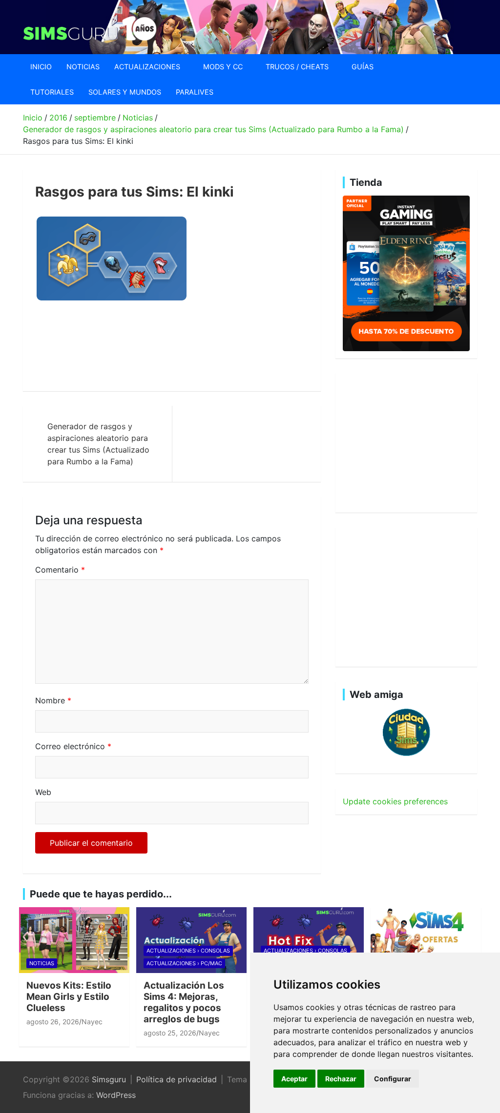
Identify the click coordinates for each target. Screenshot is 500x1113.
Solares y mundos (124, 92)
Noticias (83, 66)
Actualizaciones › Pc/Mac (184, 963)
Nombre (53, 700)
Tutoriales (52, 92)
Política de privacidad (176, 1079)
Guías (363, 66)
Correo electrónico (73, 746)
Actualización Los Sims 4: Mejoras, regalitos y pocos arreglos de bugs (184, 1002)
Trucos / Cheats (297, 66)
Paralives (194, 92)
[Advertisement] (213, 347)
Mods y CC (223, 66)
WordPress (116, 1095)
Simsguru (109, 1079)
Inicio (41, 66)
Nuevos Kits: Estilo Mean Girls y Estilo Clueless (68, 997)
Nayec (92, 1021)
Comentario (60, 570)
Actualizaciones (147, 66)
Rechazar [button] (340, 1078)
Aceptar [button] (294, 1078)
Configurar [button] (392, 1078)
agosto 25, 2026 (170, 1033)
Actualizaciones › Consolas (188, 950)
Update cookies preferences (395, 801)
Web (43, 792)
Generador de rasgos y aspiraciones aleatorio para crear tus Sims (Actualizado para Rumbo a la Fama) (98, 443)
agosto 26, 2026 (52, 1021)
